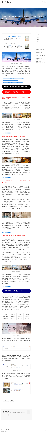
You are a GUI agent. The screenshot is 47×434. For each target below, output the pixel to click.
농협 (37, 56)
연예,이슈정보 (38, 34)
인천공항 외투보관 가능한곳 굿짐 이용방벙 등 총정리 (13, 82)
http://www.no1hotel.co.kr (8, 35)
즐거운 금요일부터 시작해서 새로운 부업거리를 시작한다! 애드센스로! (14, 412)
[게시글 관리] (8, 401)
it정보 (37, 41)
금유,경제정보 (38, 37)
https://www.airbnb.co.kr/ (8, 43)
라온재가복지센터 (38, 62)
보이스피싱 (39, 56)
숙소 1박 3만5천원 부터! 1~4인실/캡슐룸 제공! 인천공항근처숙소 (12, 39)
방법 (37, 61)
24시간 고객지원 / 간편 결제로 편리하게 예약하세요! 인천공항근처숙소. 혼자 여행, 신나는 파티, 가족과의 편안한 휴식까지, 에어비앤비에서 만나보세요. (13, 47)
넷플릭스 (37, 55)
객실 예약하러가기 (6, 133)
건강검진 (40, 52)
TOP (45, 430)
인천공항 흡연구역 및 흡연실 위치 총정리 (10, 80)
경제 (44, 62)
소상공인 (40, 49)
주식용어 (43, 56)
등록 (43, 49)
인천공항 (37, 49)
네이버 (40, 55)
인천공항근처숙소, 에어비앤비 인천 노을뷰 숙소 (12, 45)
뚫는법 (42, 58)
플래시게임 (37, 59)
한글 (42, 55)
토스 (42, 62)
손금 (43, 59)
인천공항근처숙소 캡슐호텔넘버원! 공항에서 (12, 36)
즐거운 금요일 (6, 2)
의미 (40, 58)
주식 (44, 55)
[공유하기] (6, 401)
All (36, 32)
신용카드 (39, 61)
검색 (42, 2)
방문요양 (37, 52)
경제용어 (37, 58)
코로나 (41, 59)
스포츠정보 (38, 39)
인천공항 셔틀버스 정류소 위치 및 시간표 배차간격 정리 (13, 78)
